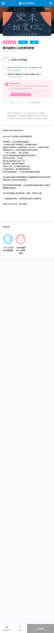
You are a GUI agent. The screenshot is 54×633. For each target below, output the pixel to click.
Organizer (7, 630)
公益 (21, 102)
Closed (40, 628)
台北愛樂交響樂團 (34, 102)
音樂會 (11, 102)
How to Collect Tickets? (20, 94)
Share (47, 8)
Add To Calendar (14, 70)
